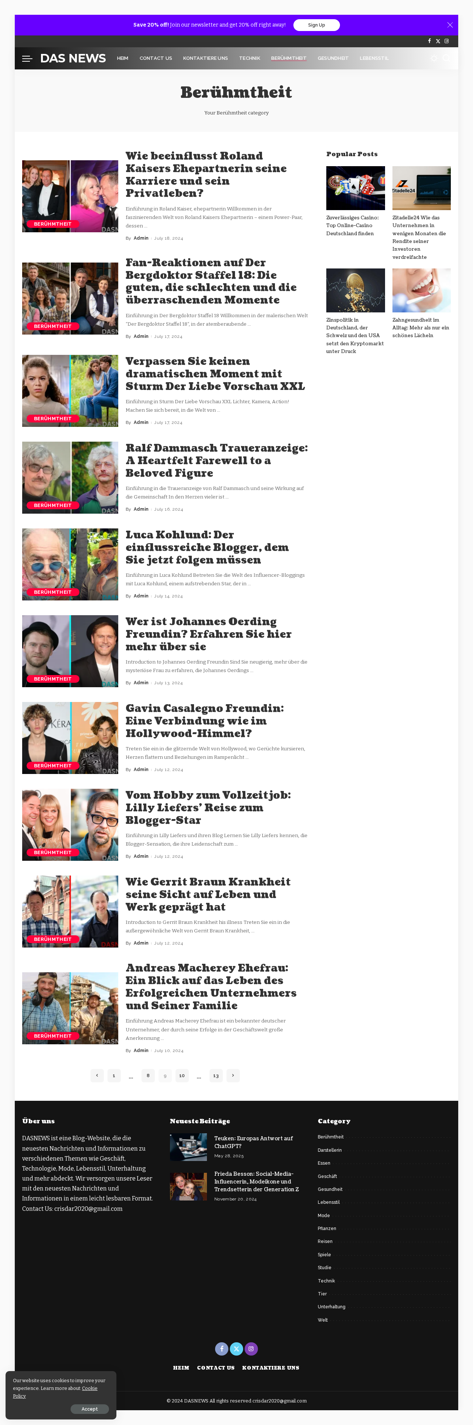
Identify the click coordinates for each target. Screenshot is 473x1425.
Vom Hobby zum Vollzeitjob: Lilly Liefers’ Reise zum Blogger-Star (208, 808)
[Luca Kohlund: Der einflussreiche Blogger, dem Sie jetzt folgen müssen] (70, 564)
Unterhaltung (332, 1306)
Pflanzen (327, 1228)
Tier (322, 1293)
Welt (323, 1320)
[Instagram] (446, 41)
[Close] (450, 25)
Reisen (325, 1241)
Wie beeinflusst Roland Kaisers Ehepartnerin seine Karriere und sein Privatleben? (206, 175)
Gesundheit (330, 1189)
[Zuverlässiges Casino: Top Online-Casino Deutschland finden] (355, 188)
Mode (324, 1215)
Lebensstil (329, 1202)
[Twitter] (438, 41)
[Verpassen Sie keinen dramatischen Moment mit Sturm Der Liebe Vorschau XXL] (70, 391)
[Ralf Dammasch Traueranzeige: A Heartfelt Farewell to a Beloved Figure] (70, 478)
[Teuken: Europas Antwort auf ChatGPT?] (188, 1147)
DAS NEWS (73, 58)
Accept (90, 1409)
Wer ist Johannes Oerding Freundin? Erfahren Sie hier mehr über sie (209, 634)
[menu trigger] (31, 58)
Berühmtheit (53, 224)
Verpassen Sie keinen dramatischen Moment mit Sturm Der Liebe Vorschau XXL (215, 374)
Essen (324, 1163)
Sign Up (316, 25)
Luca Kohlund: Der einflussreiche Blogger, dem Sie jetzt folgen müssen (207, 547)
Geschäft (327, 1176)
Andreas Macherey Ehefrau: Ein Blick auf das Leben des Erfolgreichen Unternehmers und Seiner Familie (211, 987)
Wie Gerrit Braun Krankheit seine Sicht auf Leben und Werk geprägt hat (208, 894)
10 (182, 1075)
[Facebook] (429, 41)
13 (216, 1075)
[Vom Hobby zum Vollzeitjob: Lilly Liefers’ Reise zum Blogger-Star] (70, 825)
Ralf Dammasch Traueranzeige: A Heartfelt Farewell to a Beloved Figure (217, 460)
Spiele (324, 1254)
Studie (324, 1267)
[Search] (446, 58)
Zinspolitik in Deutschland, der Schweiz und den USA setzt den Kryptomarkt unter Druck (355, 336)
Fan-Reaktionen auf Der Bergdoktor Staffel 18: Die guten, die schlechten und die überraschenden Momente (211, 281)
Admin (141, 238)
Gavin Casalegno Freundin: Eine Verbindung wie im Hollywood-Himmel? (205, 721)
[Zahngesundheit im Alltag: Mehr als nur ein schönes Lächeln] (421, 290)
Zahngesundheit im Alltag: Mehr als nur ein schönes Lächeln (420, 328)
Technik (326, 1281)
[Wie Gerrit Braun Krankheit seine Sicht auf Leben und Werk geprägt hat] (70, 912)
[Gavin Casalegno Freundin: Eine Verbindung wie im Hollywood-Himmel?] (70, 738)
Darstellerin (330, 1150)
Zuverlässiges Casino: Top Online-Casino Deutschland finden (352, 226)
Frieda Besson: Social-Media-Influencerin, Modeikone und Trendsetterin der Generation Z (256, 1182)
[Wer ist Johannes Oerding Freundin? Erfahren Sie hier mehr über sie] (70, 651)
